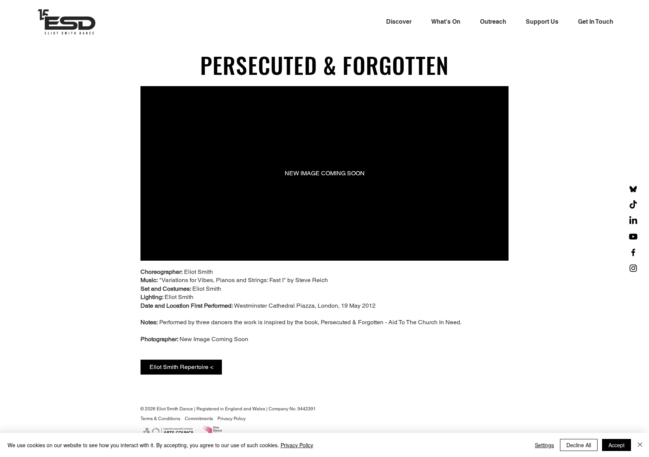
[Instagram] (633, 268)
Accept (616, 445)
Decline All (578, 445)
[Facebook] (633, 252)
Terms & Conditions (160, 418)
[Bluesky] (633, 189)
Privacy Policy (231, 418)
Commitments (199, 418)
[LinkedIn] (633, 221)
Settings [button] (544, 445)
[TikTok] (633, 205)
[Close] (639, 445)
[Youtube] (633, 236)
